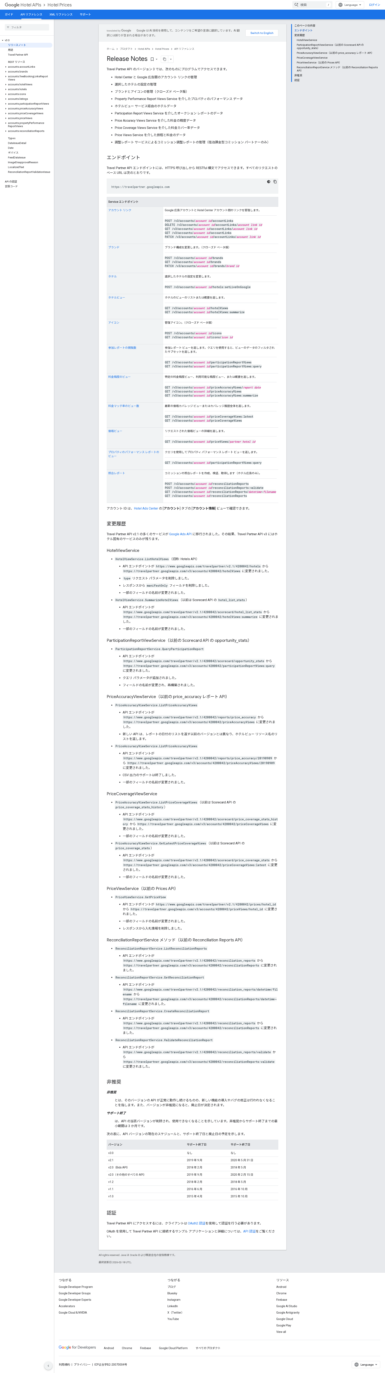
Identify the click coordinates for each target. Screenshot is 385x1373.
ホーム (110, 48)
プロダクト (126, 48)
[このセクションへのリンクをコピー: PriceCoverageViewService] (161, 794)
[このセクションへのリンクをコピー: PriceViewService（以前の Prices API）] (182, 889)
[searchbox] (27, 27)
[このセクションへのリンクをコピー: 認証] (120, 1213)
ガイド (9, 14)
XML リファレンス (61, 14)
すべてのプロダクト (208, 1348)
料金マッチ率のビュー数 (123, 406)
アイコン (113, 322)
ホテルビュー (116, 297)
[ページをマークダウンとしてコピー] (164, 59)
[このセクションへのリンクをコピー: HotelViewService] (143, 550)
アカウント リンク (119, 210)
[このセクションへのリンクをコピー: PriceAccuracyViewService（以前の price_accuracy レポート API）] (233, 697)
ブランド (114, 247)
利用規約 (64, 1364)
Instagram (173, 1299)
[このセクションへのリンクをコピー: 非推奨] (125, 1082)
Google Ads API (180, 534)
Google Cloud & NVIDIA (73, 1312)
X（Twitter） (175, 1312)
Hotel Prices (60, 5)
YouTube (173, 1319)
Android (281, 1286)
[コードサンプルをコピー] (275, 181)
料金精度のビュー (119, 376)
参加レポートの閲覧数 (122, 347)
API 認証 (249, 1231)
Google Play (283, 1325)
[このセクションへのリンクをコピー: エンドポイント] (144, 158)
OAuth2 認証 (196, 1223)
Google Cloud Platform (173, 1348)
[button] (26, 40)
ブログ (171, 1286)
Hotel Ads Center (146, 508)
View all (281, 1331)
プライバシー (82, 1364)
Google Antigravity (288, 1312)
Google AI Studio (286, 1306)
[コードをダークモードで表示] (268, 181)
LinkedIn (172, 1306)
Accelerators (67, 1306)
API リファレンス (31, 14)
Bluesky (172, 1293)
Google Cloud (284, 1319)
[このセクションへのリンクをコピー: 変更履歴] (130, 524)
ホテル (112, 276)
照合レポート (116, 473)
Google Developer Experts (75, 1299)
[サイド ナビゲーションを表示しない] (48, 1366)
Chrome (281, 1293)
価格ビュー (115, 431)
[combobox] (312, 4)
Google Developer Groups (75, 1293)
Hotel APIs (30, 5)
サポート (85, 14)
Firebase (281, 1299)
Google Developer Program (76, 1286)
